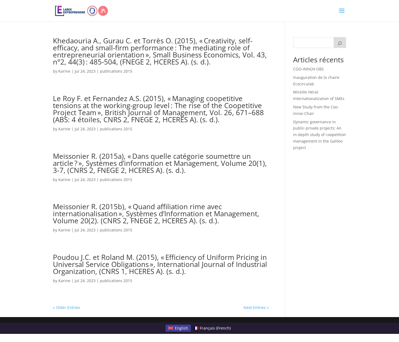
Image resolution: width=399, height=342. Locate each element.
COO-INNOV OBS (308, 69)
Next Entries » (256, 307)
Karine (64, 71)
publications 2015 (116, 71)
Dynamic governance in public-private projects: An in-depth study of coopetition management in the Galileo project (319, 134)
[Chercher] (340, 42)
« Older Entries (66, 307)
